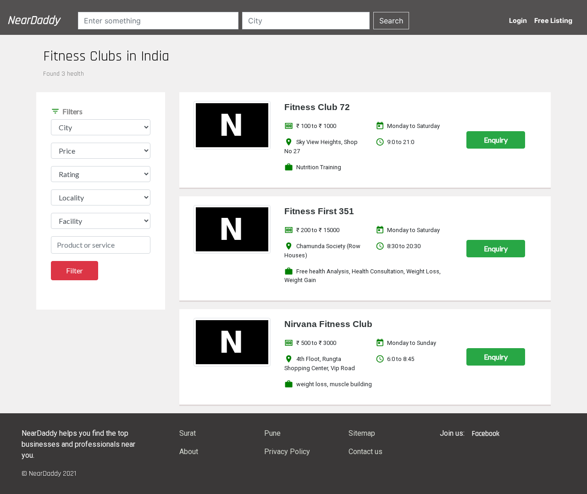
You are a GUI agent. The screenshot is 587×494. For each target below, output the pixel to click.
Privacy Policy (287, 451)
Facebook (485, 433)
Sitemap (362, 433)
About (188, 451)
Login (518, 20)
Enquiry (496, 139)
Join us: (452, 433)
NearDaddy (33, 20)
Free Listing (553, 20)
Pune (272, 433)
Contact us (365, 451)
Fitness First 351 (319, 211)
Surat (187, 433)
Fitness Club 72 (317, 107)
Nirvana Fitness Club (328, 324)
